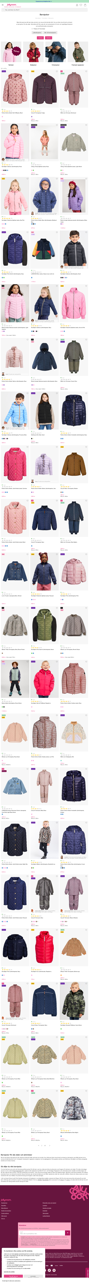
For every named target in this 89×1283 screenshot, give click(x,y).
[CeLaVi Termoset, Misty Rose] (31, 814)
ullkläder (40, 1180)
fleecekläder (45, 1180)
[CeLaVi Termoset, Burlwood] (35, 921)
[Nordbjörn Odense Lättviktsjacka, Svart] (5, 170)
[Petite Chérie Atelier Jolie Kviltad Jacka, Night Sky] (5, 492)
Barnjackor (51, 18)
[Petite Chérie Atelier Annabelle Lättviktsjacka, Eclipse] (62, 438)
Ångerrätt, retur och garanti (49, 1203)
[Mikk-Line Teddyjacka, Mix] (61, 760)
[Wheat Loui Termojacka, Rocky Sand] (31, 1136)
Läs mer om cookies (9, 1271)
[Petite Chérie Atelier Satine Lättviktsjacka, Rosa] (2, 385)
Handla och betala (47, 1208)
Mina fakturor (4, 1208)
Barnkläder (38, 18)
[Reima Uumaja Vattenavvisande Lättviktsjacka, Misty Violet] (61, 224)
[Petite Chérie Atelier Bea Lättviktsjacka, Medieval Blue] (31, 224)
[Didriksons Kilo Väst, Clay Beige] (33, 438)
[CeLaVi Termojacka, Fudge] (31, 116)
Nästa (49, 1146)
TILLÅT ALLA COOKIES (13, 1277)
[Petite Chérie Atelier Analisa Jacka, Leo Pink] (62, 707)
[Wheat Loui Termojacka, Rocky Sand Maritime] (31, 1082)
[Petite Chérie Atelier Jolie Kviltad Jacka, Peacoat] (7, 492)
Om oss (3, 1218)
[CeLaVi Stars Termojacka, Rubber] (61, 492)
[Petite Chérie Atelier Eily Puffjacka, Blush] (2, 116)
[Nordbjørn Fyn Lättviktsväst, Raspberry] (31, 975)
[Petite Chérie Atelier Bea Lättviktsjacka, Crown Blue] (35, 224)
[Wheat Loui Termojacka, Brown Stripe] (61, 653)
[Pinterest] (54, 1270)
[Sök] (3, 10)
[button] (2, 5)
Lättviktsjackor (37, 32)
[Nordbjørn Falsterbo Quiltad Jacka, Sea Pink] (2, 224)
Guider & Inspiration (6, 1210)
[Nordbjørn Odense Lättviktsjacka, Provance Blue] (2, 438)
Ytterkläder (44, 18)
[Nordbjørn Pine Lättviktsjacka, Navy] (62, 599)
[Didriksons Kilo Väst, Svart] (31, 438)
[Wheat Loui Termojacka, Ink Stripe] (62, 653)
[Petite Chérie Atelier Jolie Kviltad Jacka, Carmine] (2, 492)
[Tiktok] (49, 1270)
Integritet (45, 1210)
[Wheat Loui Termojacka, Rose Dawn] (2, 760)
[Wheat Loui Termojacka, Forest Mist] (2, 1082)
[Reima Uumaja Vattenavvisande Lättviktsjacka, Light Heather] (62, 224)
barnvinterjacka (17, 1171)
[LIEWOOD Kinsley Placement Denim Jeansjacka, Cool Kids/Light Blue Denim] (2, 814)
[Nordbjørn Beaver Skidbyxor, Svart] (33, 224)
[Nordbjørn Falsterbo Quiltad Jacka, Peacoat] (5, 224)
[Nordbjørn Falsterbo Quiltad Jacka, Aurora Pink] (4, 224)
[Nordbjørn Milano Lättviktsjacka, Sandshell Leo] (31, 867)
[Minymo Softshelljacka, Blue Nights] (61, 1136)
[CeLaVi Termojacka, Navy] (31, 546)
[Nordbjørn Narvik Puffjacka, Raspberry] (31, 707)
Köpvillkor (3, 1205)
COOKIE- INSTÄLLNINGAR (33, 1277)
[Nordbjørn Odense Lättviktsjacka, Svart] (4, 170)
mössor (62, 1180)
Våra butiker (45, 1213)
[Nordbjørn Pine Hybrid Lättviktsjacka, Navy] (2, 277)
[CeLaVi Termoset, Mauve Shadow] (33, 921)
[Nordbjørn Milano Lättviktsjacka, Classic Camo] (33, 867)
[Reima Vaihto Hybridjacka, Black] (4, 707)
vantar (68, 1180)
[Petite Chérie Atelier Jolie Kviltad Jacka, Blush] (4, 492)
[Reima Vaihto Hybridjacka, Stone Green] (2, 707)
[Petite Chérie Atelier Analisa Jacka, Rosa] (61, 707)
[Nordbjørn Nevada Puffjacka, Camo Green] (61, 1028)
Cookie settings (5, 1213)
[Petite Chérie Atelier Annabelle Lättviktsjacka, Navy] (61, 438)
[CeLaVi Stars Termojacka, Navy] (62, 492)
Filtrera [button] (40, 38)
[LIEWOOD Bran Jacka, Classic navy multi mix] (31, 277)
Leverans (45, 1205)
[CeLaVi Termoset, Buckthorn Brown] (36, 921)
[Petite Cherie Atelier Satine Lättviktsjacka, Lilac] (4, 385)
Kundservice (4, 1203)
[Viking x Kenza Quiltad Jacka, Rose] (31, 170)
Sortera (48, 38)
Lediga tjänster (46, 1216)
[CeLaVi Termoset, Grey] (31, 921)
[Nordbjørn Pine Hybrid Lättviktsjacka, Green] (4, 277)
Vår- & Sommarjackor (50, 32)
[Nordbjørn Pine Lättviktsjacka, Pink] (61, 599)
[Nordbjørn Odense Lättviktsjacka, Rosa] (2, 170)
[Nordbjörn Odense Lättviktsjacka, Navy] (7, 170)
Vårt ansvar (4, 1216)
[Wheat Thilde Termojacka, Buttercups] (61, 975)
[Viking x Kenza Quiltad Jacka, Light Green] (33, 170)
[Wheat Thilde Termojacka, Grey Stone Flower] (2, 653)
